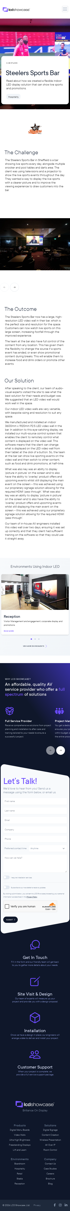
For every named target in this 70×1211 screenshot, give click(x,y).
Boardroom (19, 1163)
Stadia (20, 1178)
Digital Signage (50, 1130)
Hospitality (20, 1168)
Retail (19, 1173)
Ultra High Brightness (19, 1140)
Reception (20, 1183)
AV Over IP (50, 1145)
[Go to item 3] (39, 639)
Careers (50, 1173)
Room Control (50, 1150)
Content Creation (50, 1135)
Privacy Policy (32, 897)
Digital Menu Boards (20, 1130)
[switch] (6, 877)
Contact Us (50, 1163)
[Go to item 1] (31, 639)
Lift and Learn (19, 1150)
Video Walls (19, 1135)
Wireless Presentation (50, 1140)
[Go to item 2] (35, 639)
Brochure (50, 1178)
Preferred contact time (15, 848)
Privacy (37, 1205)
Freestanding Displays (20, 1145)
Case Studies (50, 1168)
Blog (50, 1183)
